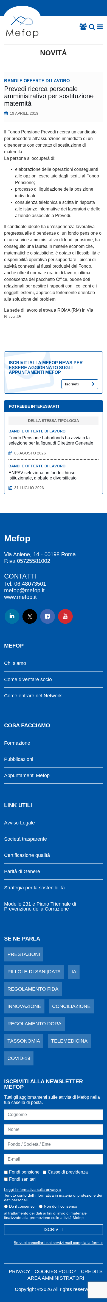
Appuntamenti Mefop (27, 775)
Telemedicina (69, 1041)
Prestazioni (23, 954)
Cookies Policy (56, 1271)
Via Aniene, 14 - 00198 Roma (40, 554)
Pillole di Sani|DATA (34, 971)
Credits (92, 1271)
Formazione (17, 743)
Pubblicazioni (18, 759)
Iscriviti (72, 384)
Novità (53, 53)
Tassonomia (23, 1041)
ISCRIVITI (53, 1229)
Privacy (19, 1271)
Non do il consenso (60, 1206)
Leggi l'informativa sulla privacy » (32, 1189)
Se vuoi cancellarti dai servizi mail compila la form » (58, 1242)
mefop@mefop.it (24, 590)
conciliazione (71, 1006)
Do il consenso (22, 1206)
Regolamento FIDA (32, 989)
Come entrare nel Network (33, 695)
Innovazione (24, 1006)
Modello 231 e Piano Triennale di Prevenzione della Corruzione (40, 906)
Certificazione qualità (27, 855)
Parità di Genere (22, 871)
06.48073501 (30, 584)
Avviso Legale (19, 823)
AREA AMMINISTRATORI (55, 1278)
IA (74, 971)
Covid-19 (18, 1058)
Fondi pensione (24, 1172)
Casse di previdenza (68, 1172)
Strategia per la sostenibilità (34, 887)
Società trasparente (25, 839)
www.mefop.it (20, 597)
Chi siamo (15, 663)
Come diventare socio (28, 679)
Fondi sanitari (22, 1179)
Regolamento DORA (34, 1023)
